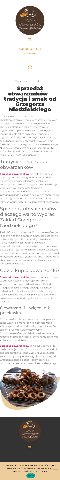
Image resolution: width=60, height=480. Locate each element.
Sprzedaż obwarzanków (14, 174)
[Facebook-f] (30, 67)
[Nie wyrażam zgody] (55, 470)
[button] (30, 39)
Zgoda (31, 475)
